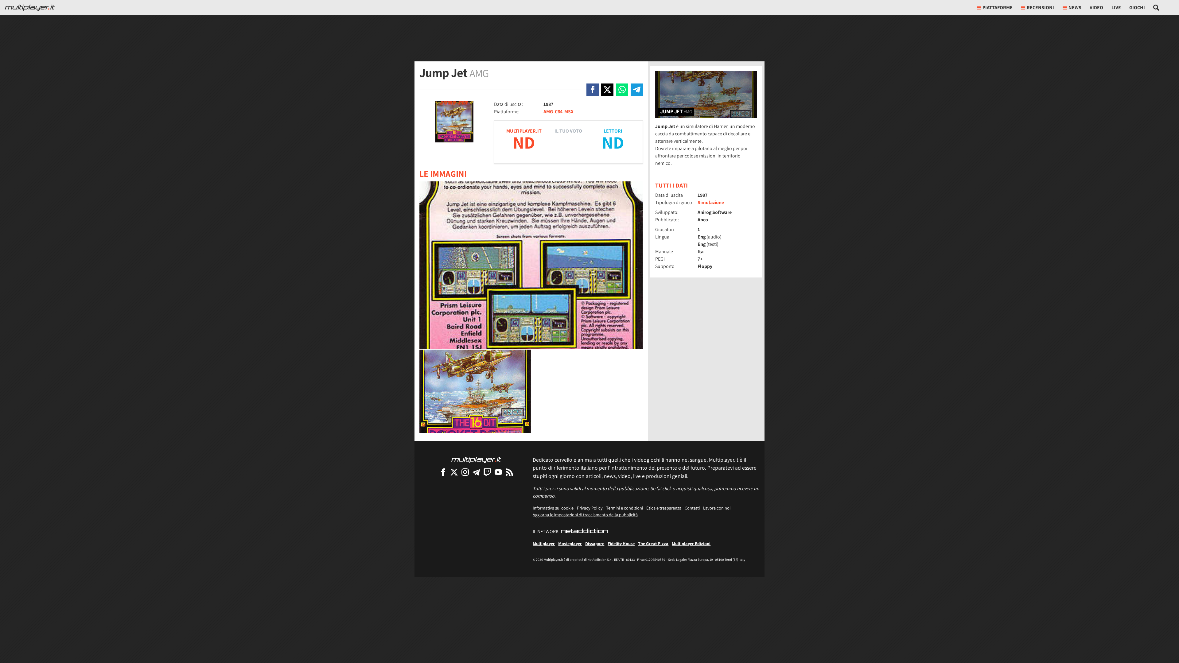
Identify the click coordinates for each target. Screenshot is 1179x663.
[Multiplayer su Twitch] (487, 472)
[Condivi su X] (607, 89)
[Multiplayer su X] (454, 472)
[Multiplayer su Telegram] (476, 472)
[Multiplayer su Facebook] (443, 472)
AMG (548, 111)
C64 (558, 111)
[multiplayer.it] (476, 459)
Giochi (1137, 7)
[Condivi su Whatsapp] (622, 89)
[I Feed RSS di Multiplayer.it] (509, 472)
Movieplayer (570, 543)
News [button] (1074, 7)
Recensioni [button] (1040, 7)
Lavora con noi (716, 508)
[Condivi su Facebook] (592, 89)
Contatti (692, 508)
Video (1096, 7)
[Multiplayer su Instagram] (465, 472)
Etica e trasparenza (663, 508)
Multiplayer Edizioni (691, 543)
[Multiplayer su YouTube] (498, 472)
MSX (569, 111)
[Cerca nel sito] (1156, 7)
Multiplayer (544, 543)
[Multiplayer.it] (30, 8)
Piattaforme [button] (997, 7)
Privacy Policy (590, 508)
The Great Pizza (653, 543)
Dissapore (594, 543)
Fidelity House (621, 543)
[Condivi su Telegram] (637, 89)
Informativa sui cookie (553, 508)
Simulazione (711, 202)
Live (1116, 7)
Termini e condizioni (624, 508)
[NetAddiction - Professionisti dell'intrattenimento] (584, 531)
